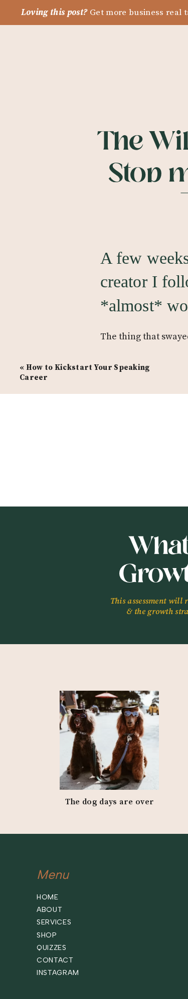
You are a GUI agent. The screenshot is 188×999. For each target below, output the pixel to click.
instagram (58, 972)
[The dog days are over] (109, 740)
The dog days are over (109, 802)
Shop (47, 935)
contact (55, 960)
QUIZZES (52, 947)
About (50, 909)
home (48, 897)
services (54, 922)
